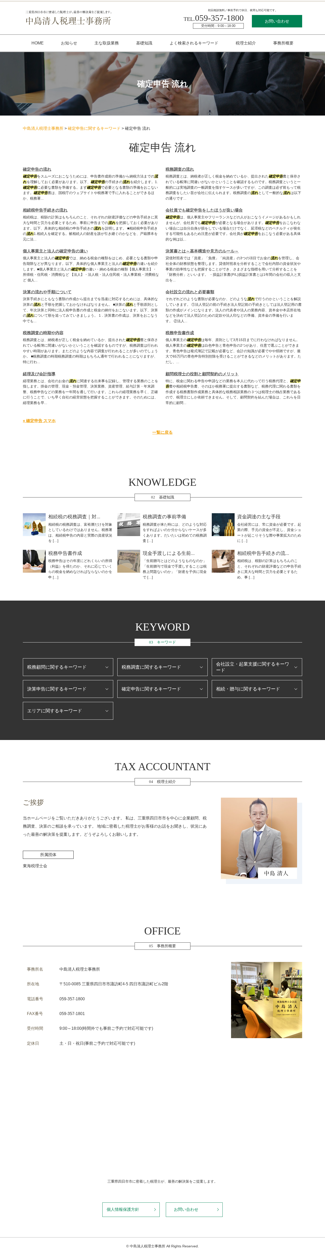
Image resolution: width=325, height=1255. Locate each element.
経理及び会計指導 (39, 374)
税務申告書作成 (180, 333)
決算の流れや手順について (47, 292)
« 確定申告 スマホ (39, 421)
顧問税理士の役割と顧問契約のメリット (202, 374)
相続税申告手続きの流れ (45, 210)
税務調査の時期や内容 (43, 333)
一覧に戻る (162, 432)
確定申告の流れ (37, 169)
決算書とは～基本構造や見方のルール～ (202, 251)
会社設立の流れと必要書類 (190, 292)
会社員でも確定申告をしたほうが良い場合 (204, 210)
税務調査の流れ (180, 169)
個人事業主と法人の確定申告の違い (55, 251)
